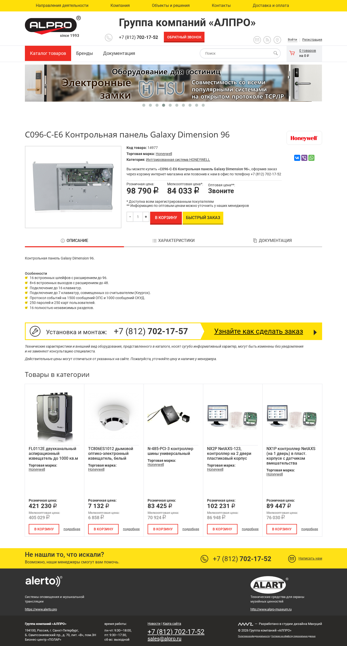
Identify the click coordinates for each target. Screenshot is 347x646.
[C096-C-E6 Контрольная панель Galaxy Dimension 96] (73, 187)
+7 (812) (138, 37)
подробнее (72, 529)
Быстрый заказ (203, 217)
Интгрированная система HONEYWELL (178, 160)
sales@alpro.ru (164, 639)
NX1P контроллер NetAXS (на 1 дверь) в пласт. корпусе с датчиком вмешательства (291, 456)
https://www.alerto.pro (41, 609)
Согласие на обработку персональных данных (293, 636)
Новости (154, 623)
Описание (77, 240)
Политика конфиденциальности (254, 636)
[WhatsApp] (311, 158)
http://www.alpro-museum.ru (271, 609)
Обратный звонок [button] (184, 37)
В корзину (166, 217)
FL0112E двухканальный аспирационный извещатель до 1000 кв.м (53, 453)
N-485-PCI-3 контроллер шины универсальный (170, 451)
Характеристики (176, 240)
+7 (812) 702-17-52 (176, 632)
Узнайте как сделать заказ (258, 331)
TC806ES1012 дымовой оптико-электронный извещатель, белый (110, 453)
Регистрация (312, 39)
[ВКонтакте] (297, 158)
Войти (292, 39)
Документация (275, 240)
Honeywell (164, 154)
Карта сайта (172, 623)
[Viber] (304, 158)
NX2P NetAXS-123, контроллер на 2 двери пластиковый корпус (229, 453)
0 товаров (307, 51)
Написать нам (310, 558)
